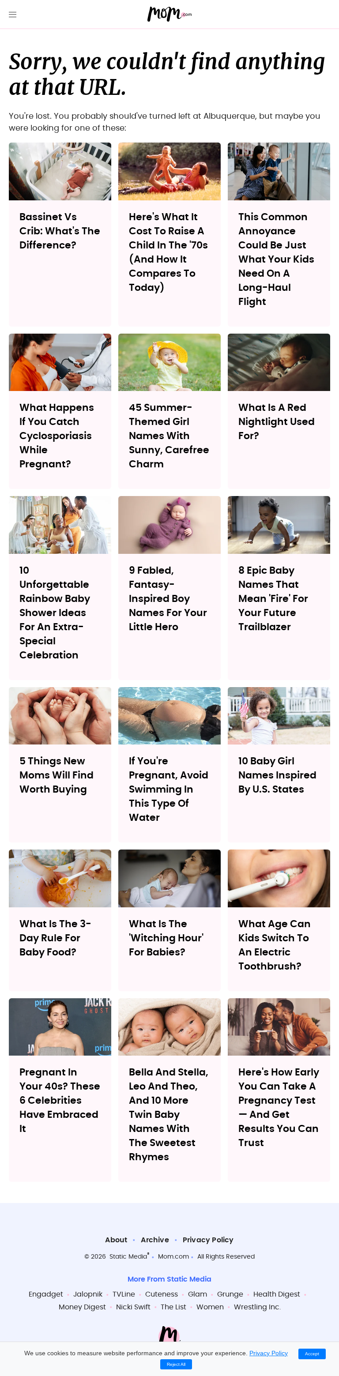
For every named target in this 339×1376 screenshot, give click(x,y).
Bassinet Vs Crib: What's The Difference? (59, 231)
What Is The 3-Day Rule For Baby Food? (55, 938)
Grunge (230, 1294)
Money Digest (82, 1307)
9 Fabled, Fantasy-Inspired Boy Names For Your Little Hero (168, 599)
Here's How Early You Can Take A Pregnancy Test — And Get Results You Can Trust (278, 1108)
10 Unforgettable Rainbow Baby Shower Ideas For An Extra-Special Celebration (54, 613)
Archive (155, 1240)
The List (173, 1307)
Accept (312, 1353)
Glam (197, 1294)
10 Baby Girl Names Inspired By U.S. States (277, 775)
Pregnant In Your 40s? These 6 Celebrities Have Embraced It (59, 1101)
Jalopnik (87, 1294)
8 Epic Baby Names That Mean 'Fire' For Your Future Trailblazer (273, 599)
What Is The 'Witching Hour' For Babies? (166, 938)
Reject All (176, 1364)
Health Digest (276, 1294)
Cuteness (161, 1294)
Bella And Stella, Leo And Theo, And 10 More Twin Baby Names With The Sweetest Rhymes (168, 1115)
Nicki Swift (133, 1307)
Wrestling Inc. (257, 1307)
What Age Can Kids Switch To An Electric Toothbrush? (274, 945)
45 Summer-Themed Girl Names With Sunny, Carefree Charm (169, 436)
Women (210, 1307)
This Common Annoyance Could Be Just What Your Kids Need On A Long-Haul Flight (276, 259)
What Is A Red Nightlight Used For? (276, 422)
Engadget (46, 1294)
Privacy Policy (208, 1240)
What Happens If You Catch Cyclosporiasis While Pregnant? (56, 436)
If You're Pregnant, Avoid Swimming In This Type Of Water (168, 789)
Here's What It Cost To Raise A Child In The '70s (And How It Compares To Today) (168, 252)
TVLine (124, 1294)
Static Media (128, 1257)
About (116, 1240)
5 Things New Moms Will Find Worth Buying (56, 775)
